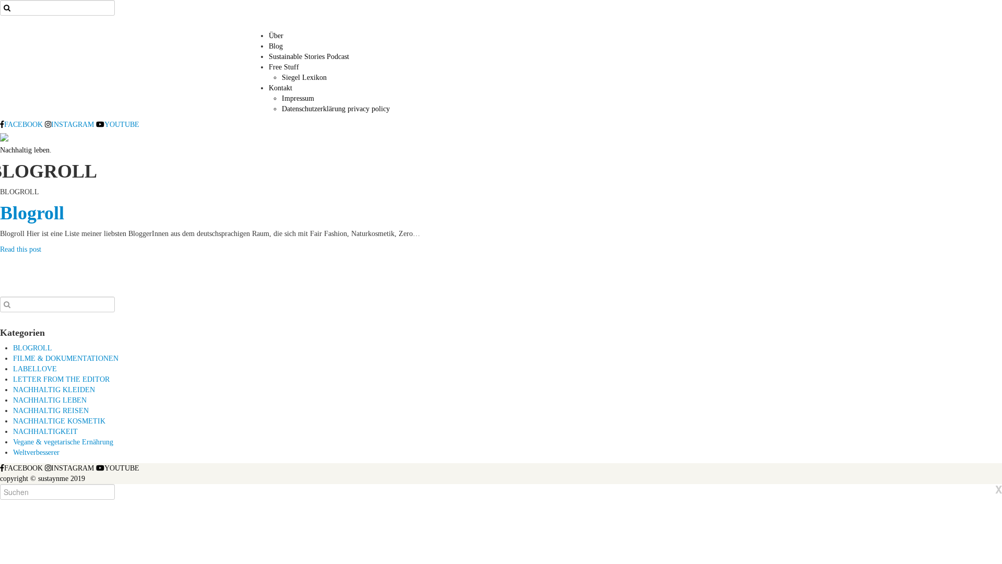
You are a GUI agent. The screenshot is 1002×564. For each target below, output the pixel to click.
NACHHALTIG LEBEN (50, 400)
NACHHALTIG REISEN (51, 411)
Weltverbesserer (36, 452)
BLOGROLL (32, 348)
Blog (276, 46)
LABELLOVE (35, 369)
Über (276, 36)
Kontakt (280, 88)
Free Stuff (284, 67)
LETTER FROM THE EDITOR (61, 379)
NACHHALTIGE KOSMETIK (59, 421)
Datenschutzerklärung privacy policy (336, 109)
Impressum (298, 98)
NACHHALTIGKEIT (45, 432)
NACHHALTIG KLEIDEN (54, 390)
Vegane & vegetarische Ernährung (63, 442)
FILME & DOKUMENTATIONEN (65, 358)
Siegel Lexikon (304, 77)
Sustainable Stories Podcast (309, 57)
